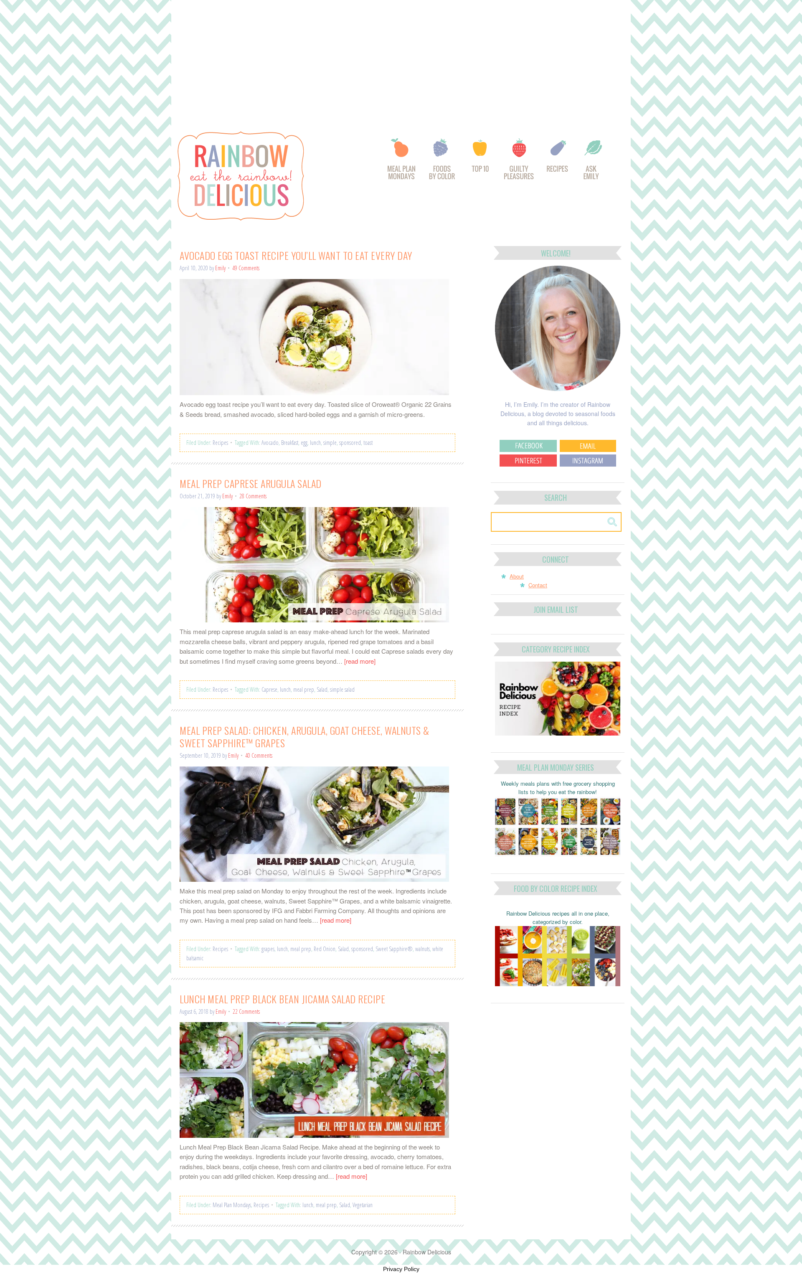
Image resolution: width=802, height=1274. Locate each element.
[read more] (360, 661)
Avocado (270, 443)
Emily (220, 268)
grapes (267, 949)
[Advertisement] (401, 61)
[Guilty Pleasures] (519, 163)
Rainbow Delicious (263, 176)
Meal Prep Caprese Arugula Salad (251, 483)
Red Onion (324, 949)
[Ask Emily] (593, 163)
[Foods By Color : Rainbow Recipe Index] (442, 163)
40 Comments (258, 755)
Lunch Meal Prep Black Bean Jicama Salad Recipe (282, 998)
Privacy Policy (401, 1269)
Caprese (269, 689)
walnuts (422, 949)
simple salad (342, 689)
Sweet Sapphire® (394, 949)
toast (368, 443)
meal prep (303, 689)
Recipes (220, 443)
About (517, 576)
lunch (315, 443)
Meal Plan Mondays (232, 1205)
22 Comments (246, 1011)
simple (330, 443)
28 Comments (252, 496)
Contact (537, 585)
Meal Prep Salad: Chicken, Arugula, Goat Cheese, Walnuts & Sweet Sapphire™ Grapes (304, 736)
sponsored (350, 443)
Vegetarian (363, 1205)
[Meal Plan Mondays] (401, 163)
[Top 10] (480, 163)
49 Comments (245, 268)
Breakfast (289, 443)
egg (304, 443)
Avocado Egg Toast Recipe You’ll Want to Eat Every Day (296, 255)
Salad (322, 689)
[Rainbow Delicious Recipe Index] (558, 163)
